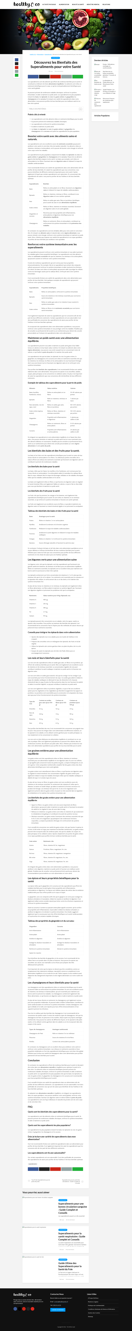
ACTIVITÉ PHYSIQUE (49, 4)
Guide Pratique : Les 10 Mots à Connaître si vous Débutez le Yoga (109, 91)
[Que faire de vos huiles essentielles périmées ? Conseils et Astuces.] (97, 74)
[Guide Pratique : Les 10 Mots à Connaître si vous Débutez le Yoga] (97, 92)
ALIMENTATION (64, 4)
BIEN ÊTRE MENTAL (93, 4)
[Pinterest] (24, 1309)
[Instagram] (19, 1309)
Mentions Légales (93, 1302)
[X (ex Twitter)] (28, 1309)
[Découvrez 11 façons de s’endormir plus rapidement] (97, 102)
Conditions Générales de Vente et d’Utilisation (101, 1309)
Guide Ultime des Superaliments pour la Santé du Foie (70, 1266)
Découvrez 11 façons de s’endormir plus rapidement (108, 100)
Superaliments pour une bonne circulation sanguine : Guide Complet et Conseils (72, 1208)
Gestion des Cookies (94, 1313)
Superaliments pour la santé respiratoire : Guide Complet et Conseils (71, 1236)
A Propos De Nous (93, 1298)
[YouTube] (32, 1309)
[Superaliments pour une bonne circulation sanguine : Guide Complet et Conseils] (37, 1197)
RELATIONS (106, 4)
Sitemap (90, 1316)
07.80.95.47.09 (57, 1305)
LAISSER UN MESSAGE (58, 1309)
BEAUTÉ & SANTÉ (78, 4)
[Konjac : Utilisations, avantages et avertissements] (97, 64)
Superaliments (55, 58)
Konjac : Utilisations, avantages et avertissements (109, 66)
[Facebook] (15, 1309)
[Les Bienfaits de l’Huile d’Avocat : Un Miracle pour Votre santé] (97, 82)
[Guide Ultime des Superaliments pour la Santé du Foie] (33, 1257)
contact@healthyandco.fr (61, 1302)
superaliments (33, 1164)
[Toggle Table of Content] (80, 109)
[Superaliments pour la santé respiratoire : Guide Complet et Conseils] (34, 1227)
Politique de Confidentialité (96, 1305)
